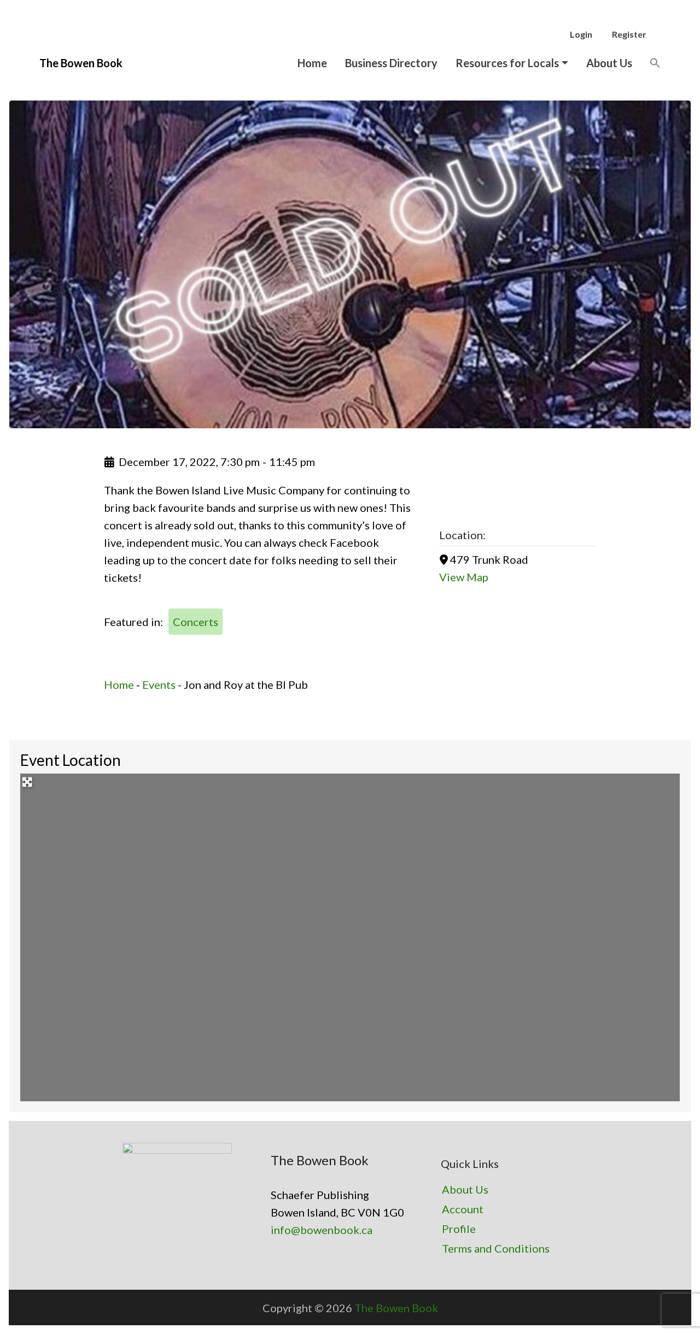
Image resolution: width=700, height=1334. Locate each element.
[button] (655, 62)
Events (159, 684)
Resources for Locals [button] (507, 62)
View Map (463, 576)
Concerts (195, 621)
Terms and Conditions (496, 1248)
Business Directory (391, 62)
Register (629, 34)
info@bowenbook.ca (321, 1229)
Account (462, 1208)
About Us (609, 62)
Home (312, 62)
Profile (459, 1228)
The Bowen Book (396, 1307)
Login (581, 34)
